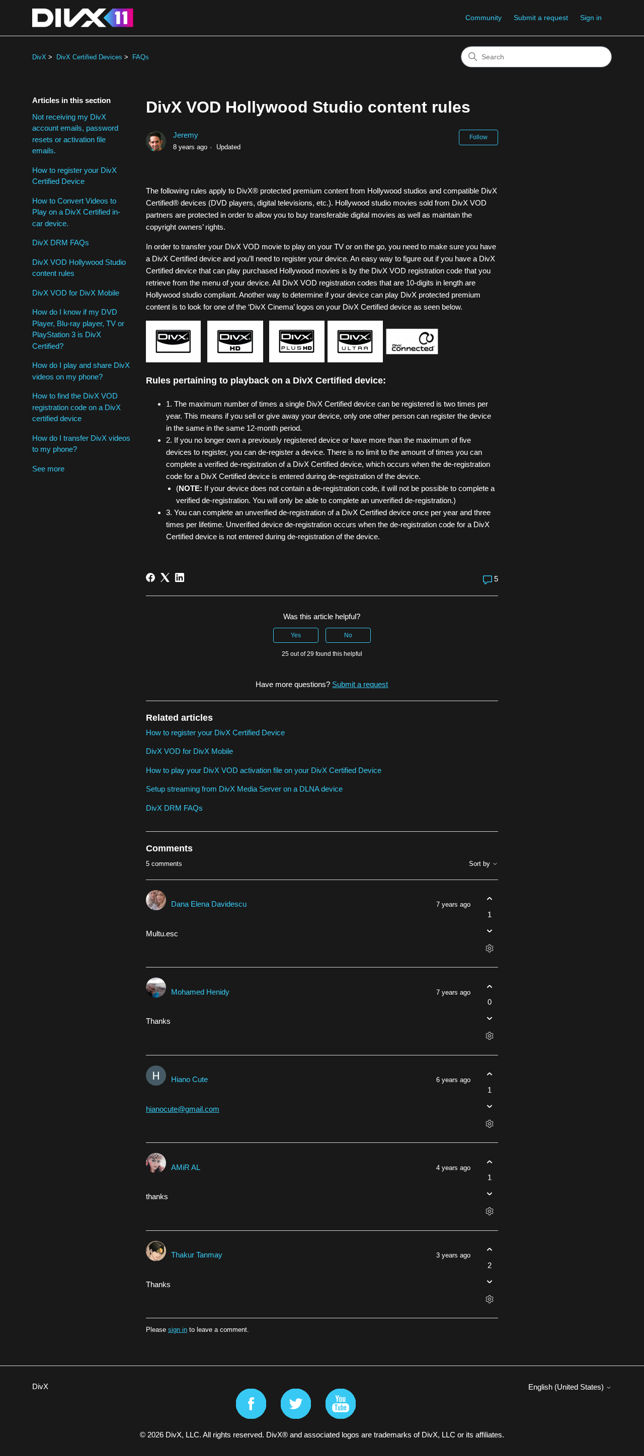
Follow (478, 137)
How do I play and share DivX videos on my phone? (81, 371)
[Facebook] (150, 577)
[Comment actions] (489, 948)
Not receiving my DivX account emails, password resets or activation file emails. (75, 134)
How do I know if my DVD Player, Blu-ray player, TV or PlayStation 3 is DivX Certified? (78, 329)
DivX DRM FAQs (60, 242)
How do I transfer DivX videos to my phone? (81, 444)
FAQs (140, 57)
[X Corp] (165, 577)
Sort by (480, 863)
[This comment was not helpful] (489, 930)
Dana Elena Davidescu (209, 904)
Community (483, 18)
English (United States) (567, 1387)
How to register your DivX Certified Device (74, 176)
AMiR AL (185, 1167)
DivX (39, 57)
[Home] (82, 18)
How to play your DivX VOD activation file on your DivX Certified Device (263, 770)
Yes (296, 635)
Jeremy (185, 135)
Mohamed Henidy (200, 992)
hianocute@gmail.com (182, 1109)
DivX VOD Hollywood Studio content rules (79, 268)
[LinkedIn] (179, 577)
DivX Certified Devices (89, 57)
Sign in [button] (591, 18)
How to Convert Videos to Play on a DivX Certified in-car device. (76, 212)
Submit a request (541, 18)
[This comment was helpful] (489, 899)
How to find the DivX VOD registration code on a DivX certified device (76, 407)
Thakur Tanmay (196, 1254)
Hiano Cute (189, 1079)
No (348, 635)
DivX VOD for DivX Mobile (75, 292)
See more (48, 468)
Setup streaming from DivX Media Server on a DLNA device (244, 789)
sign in (177, 1329)
